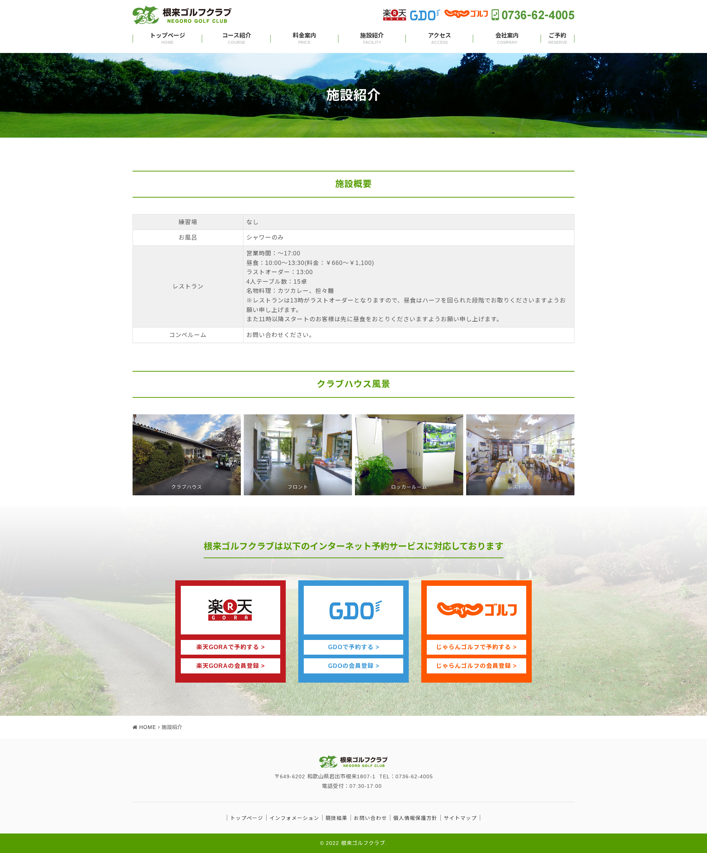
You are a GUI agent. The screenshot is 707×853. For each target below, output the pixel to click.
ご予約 (557, 38)
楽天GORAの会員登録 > (230, 666)
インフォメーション (294, 818)
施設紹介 (372, 38)
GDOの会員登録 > (353, 666)
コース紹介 (236, 38)
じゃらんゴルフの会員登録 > (476, 666)
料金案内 (304, 38)
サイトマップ (460, 818)
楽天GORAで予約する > (230, 647)
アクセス (439, 38)
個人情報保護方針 (415, 818)
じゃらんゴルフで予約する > (476, 647)
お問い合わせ (370, 818)
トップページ (167, 38)
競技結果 (337, 818)
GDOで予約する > (353, 647)
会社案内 (507, 38)
